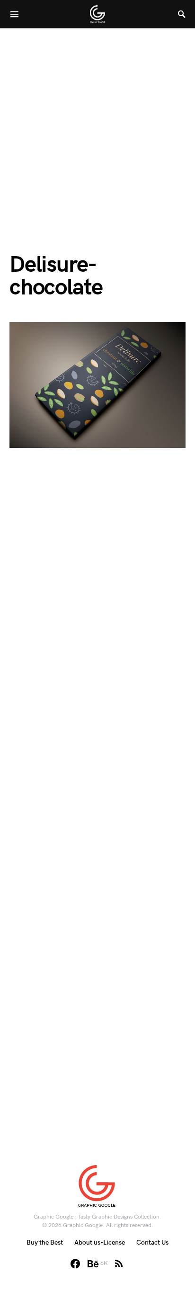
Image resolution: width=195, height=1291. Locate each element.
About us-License (99, 1242)
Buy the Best (45, 1242)
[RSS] (119, 1263)
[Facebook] (75, 1263)
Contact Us (152, 1242)
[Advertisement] (97, 125)
